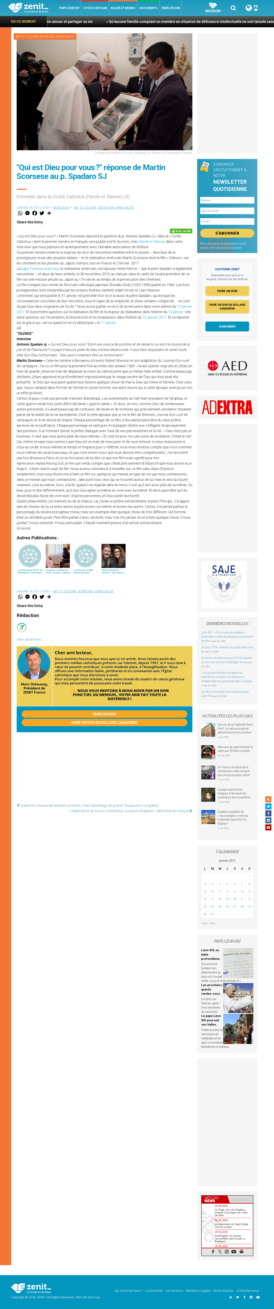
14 (242, 891)
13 (234, 891)
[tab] (214, 1199)
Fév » (213, 923)
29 (249, 906)
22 (249, 899)
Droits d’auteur (223, 1291)
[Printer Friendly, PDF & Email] (181, 231)
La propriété (154, 1291)
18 (219, 899)
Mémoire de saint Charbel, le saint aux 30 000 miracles (235, 749)
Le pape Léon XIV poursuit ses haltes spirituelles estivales (211, 1024)
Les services (174, 1291)
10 (212, 891)
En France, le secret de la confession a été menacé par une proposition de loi (234, 771)
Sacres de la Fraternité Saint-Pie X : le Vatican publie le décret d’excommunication (235, 728)
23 (205, 906)
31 (212, 914)
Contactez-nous (247, 1291)
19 (227, 899)
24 (212, 906)
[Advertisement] (104, 766)
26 (227, 906)
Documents (148, 8)
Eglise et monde (123, 8)
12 (227, 891)
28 (242, 906)
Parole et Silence (151, 241)
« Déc (204, 923)
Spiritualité (65, 36)
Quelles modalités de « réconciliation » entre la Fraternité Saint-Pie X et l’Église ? (233, 817)
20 (234, 899)
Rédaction (61, 207)
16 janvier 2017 (154, 317)
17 (212, 899)
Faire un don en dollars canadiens (104, 722)
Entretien (47, 36)
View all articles (29, 639)
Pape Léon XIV (69, 8)
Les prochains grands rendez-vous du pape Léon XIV (211, 993)
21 (242, 899)
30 (205, 914)
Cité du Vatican (95, 8)
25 (219, 906)
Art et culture (27, 36)
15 (249, 891)
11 (219, 891)
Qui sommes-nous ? (129, 1291)
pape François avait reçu (40, 268)
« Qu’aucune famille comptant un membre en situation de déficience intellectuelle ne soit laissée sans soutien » (147, 21)
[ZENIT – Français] (32, 8)
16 (205, 899)
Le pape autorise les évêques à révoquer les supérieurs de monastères (234, 793)
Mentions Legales (198, 1291)
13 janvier (175, 312)
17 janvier (108, 323)
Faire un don (170, 8)
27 (234, 906)
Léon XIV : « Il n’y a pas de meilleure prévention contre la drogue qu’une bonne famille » (227, 636)
